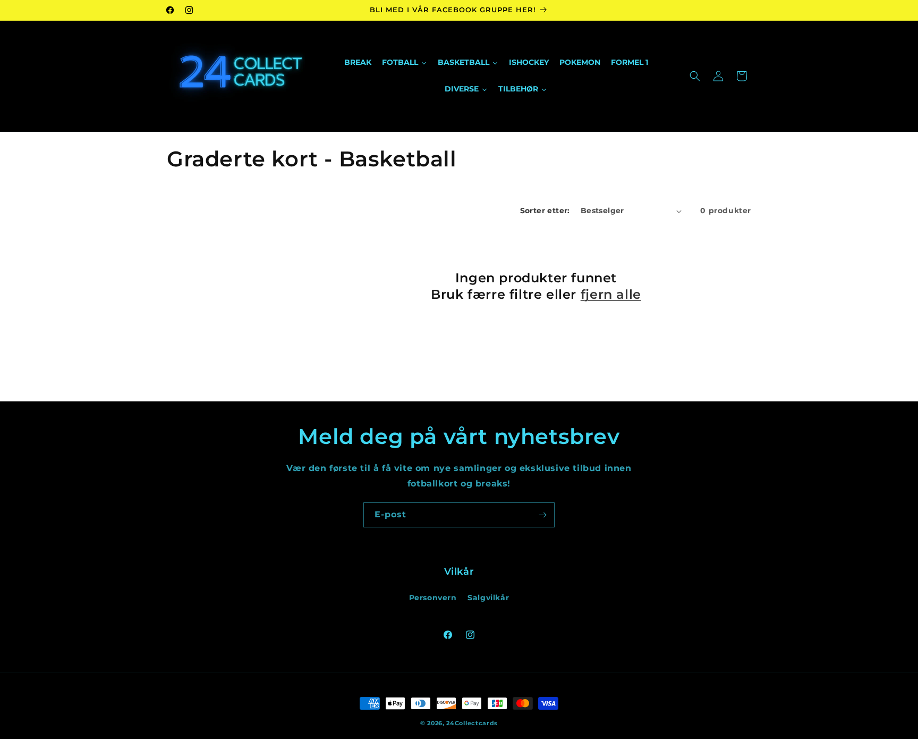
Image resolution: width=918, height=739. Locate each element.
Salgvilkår (488, 597)
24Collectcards (472, 723)
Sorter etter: (545, 210)
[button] (695, 76)
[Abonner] (542, 514)
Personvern (433, 597)
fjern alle (611, 294)
